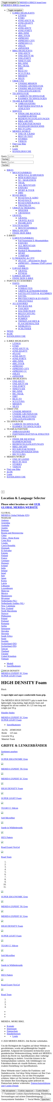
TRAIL (21, 182)
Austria (4, 528)
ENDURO (23, 188)
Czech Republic (8, 545)
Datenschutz (12, 1031)
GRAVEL (17, 215)
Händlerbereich (13, 1034)
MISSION (22, 76)
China (4, 535)
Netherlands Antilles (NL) (12, 603)
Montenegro (6, 596)
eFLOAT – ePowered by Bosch (32, 260)
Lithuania (5, 586)
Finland (4, 555)
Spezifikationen (14, 666)
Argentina (5, 523)
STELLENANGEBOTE (29, 91)
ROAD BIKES (19, 195)
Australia (5, 525)
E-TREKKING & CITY (23, 258)
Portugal (5, 621)
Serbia (4, 626)
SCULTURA (24, 73)
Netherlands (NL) (9, 601)
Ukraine (4, 654)
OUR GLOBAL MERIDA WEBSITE (20, 506)
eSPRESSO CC (25, 43)
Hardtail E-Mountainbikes (29, 250)
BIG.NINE (23, 63)
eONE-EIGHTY (25, 23)
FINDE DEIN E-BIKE (22, 278)
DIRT (20, 68)
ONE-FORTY (24, 58)
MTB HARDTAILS (27, 177)
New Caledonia (8, 606)
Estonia (4, 553)
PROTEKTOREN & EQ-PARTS (33, 298)
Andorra (5, 520)
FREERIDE (23, 248)
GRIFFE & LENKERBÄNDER (33, 291)
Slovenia (5, 633)
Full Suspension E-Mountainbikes (33, 240)
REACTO (22, 71)
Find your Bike (19, 144)
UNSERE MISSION (27, 83)
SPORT (21, 253)
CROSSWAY (24, 213)
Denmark (5, 548)
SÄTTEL (22, 296)
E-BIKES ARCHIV (21, 276)
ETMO (21, 18)
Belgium (5, 530)
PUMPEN (22, 318)
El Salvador (6, 550)
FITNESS (22, 273)
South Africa (6, 636)
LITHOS (22, 15)
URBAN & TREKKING (23, 208)
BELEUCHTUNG (26, 313)
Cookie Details (42, 1091)
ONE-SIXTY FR (26, 56)
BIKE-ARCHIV (25, 121)
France (4, 558)
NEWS (10, 331)
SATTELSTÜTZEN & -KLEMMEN (35, 293)
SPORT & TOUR (26, 190)
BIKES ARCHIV (20, 230)
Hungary (5, 563)
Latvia (4, 583)
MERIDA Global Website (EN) (15, 515)
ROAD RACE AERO (28, 198)
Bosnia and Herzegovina (12, 533)
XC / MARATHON (27, 180)
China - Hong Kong (10, 538)
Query (4, 156)
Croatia (4, 543)
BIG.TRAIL (23, 66)
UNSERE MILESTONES (30, 88)
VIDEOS (22, 141)
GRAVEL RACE (26, 220)
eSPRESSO (23, 38)
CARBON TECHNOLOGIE (31, 96)
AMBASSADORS (26, 103)
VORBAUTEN (25, 288)
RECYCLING (24, 129)
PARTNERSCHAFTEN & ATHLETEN (30, 434)
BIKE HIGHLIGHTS (22, 50)
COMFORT (23, 255)
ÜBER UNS (18, 81)
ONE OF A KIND (26, 134)
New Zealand (7, 608)
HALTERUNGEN (26, 311)
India (3, 568)
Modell (10, 663)
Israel (3, 573)
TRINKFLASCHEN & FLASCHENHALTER (28, 322)
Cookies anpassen (25, 1091)
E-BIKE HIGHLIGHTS (23, 13)
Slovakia (5, 631)
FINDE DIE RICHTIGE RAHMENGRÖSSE (29, 114)
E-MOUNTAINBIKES (23, 238)
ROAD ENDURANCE (29, 203)
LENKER (22, 286)
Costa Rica (6, 540)
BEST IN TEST (25, 136)
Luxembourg (7, 588)
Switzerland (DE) (9, 643)
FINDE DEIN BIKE (21, 233)
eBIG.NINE (23, 33)
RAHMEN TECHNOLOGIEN (32, 98)
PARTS (15, 283)
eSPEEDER (23, 48)
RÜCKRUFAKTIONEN (29, 123)
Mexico (4, 593)
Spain (3, 638)
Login (15, 149)
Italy (3, 575)
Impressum (12, 1028)
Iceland (4, 565)
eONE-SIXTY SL (26, 20)
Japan (3, 578)
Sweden (4, 641)
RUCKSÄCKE (25, 306)
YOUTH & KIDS (20, 225)
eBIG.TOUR (24, 35)
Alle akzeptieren (8, 1091)
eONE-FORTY (25, 30)
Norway (4, 613)
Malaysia (5, 591)
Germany (5, 560)
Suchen (5, 159)
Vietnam (5, 659)
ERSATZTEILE (25, 301)
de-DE (10, 472)
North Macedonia (9, 611)
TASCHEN (23, 308)
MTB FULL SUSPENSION (31, 175)
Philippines (6, 616)
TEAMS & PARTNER (22, 101)
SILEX (21, 78)
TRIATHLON (24, 205)
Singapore (5, 628)
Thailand (5, 651)
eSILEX (22, 45)
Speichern (45, 1099)
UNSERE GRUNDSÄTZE (30, 86)
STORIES (22, 139)
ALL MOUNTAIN (26, 185)
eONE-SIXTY (24, 28)
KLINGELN (24, 316)
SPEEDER (23, 210)
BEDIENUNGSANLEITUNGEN (33, 118)
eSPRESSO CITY (26, 40)
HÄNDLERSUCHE (21, 151)
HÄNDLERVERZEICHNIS (31, 126)
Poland (4, 618)
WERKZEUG (24, 326)
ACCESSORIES (20, 303)
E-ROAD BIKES (20, 268)
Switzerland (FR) (9, 646)
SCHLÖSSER (24, 328)
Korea (4, 581)
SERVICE (17, 111)
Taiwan (4, 648)
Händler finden (8, 713)
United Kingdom (8, 656)
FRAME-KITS (25, 223)
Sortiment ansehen (9, 751)
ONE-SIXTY (24, 53)
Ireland (4, 570)
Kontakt (10, 1026)
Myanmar (5, 598)
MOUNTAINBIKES (22, 172)
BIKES (10, 170)
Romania (5, 623)
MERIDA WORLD (21, 131)
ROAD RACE (25, 200)
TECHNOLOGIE (20, 93)
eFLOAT (22, 25)
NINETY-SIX (24, 61)
